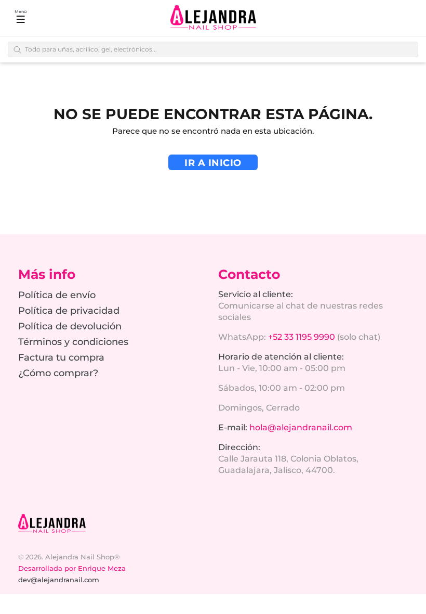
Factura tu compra (61, 357)
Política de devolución (70, 326)
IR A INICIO (213, 163)
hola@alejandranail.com (300, 427)
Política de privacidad (68, 310)
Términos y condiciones (73, 342)
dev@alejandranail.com (58, 579)
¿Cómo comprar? (58, 373)
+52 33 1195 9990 (301, 337)
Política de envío (57, 295)
